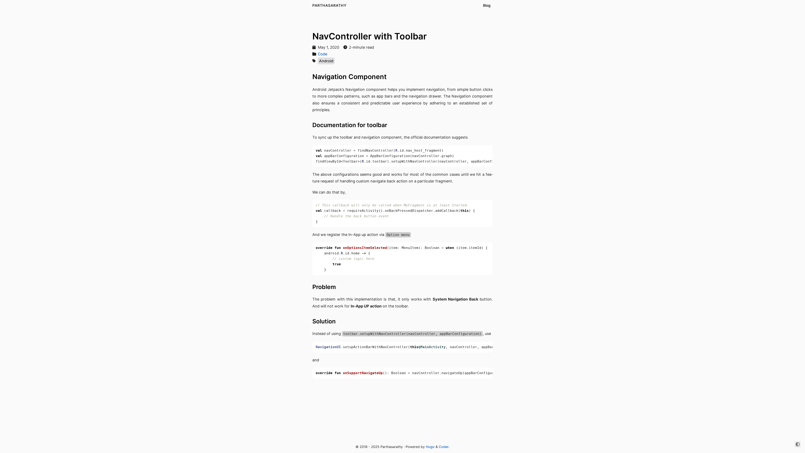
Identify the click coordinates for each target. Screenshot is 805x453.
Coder (444, 447)
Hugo (430, 447)
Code (322, 54)
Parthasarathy (329, 5)
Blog (487, 5)
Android (326, 61)
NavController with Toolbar (369, 36)
